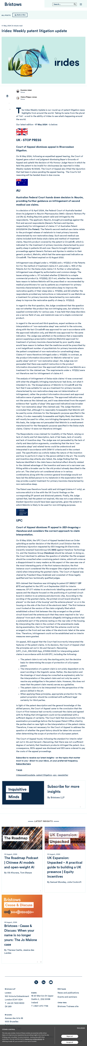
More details (81, 1028)
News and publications (68, 993)
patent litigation (44, 775)
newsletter (63, 775)
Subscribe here (23, 764)
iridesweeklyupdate (25, 775)
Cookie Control (8, 1029)
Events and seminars (67, 997)
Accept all (69, 1042)
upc (55, 775)
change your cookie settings (33, 1039)
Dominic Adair (26, 90)
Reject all (70, 1036)
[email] (7, 96)
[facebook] (7, 114)
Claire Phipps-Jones (29, 97)
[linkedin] (7, 108)
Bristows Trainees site (68, 1006)
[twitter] (7, 102)
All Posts (6, 15)
